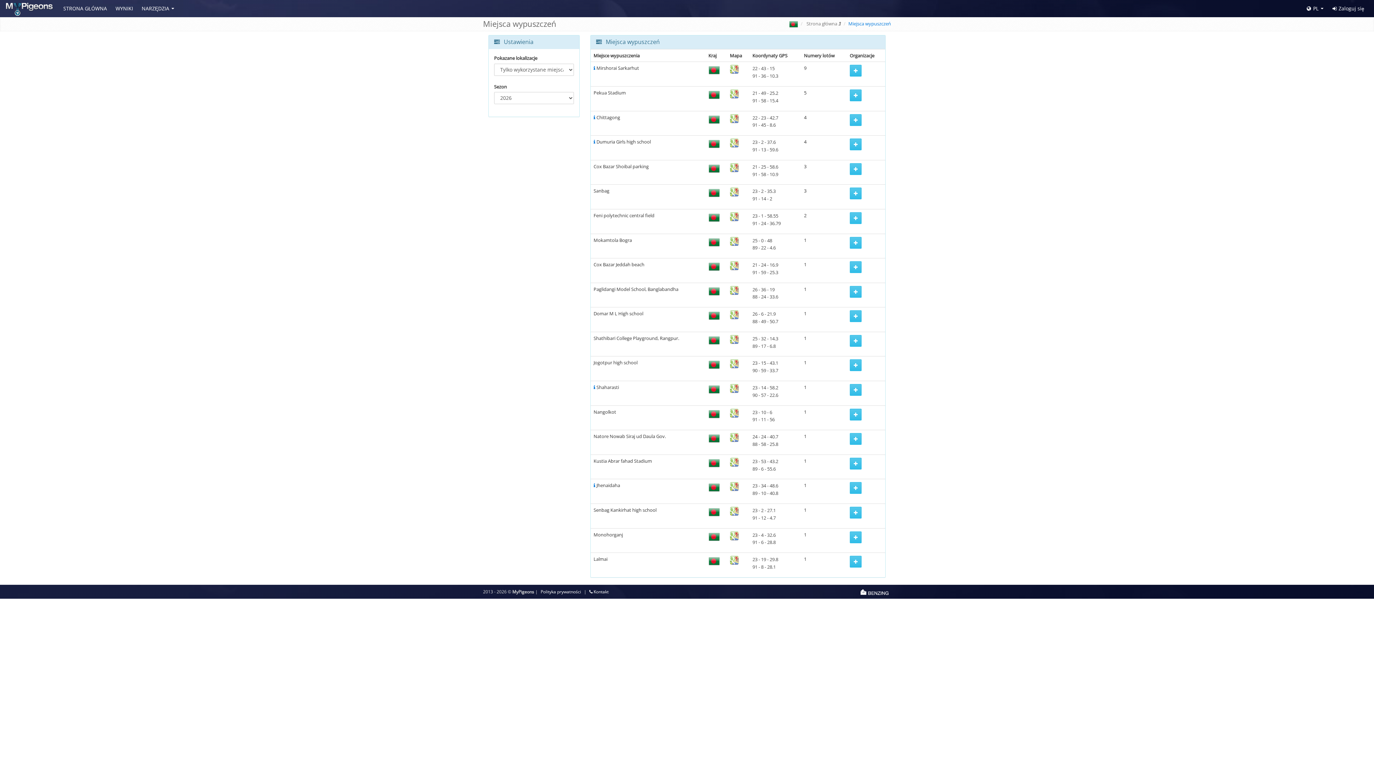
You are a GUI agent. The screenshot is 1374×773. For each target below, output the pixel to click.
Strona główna (85, 8)
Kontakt (601, 592)
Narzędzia (155, 8)
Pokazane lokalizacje (515, 58)
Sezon (500, 86)
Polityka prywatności (561, 592)
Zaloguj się (1351, 8)
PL (1316, 8)
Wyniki (124, 8)
